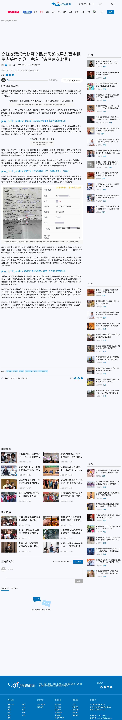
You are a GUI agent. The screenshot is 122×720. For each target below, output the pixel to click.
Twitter (98, 687)
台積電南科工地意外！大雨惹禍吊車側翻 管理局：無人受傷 (90, 359)
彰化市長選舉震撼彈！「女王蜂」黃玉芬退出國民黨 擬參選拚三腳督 (90, 63)
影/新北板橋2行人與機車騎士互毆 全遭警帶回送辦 (90, 303)
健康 (23, 712)
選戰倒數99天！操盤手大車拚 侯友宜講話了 (51, 457)
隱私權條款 (58, 712)
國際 (76, 12)
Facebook (101, 687)
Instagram (105, 687)
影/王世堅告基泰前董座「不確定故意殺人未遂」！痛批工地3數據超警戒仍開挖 (9, 534)
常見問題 (76, 707)
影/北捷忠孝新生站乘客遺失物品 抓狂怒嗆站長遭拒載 (90, 337)
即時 (35, 12)
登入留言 (78, 562)
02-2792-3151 (102, 715)
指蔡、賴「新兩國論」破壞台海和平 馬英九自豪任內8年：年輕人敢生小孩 (9, 547)
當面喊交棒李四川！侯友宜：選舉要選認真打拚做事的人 (51, 484)
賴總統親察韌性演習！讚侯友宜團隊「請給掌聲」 (51, 497)
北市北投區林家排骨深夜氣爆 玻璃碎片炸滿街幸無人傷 (90, 175)
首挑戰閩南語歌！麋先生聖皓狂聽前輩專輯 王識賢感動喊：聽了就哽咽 (90, 506)
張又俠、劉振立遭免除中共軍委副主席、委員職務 (90, 75)
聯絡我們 (76, 710)
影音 (88, 12)
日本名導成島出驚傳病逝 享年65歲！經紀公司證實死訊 (90, 517)
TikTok (111, 687)
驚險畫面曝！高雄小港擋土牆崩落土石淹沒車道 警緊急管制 (90, 393)
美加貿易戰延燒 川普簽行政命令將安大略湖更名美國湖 (90, 130)
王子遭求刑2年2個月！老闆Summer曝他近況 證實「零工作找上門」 (90, 540)
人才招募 (58, 707)
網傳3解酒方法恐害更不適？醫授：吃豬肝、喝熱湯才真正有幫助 (51, 521)
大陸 (82, 12)
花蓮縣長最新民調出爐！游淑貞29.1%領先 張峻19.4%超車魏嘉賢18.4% (90, 153)
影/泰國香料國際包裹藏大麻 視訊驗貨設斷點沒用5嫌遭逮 (90, 348)
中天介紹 (58, 704)
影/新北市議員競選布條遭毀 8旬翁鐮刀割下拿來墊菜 (90, 382)
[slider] (27, 80)
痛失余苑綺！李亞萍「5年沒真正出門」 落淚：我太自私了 (90, 528)
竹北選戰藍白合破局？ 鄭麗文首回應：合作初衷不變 (90, 186)
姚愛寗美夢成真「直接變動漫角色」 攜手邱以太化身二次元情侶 (90, 473)
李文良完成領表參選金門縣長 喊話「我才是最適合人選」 (90, 86)
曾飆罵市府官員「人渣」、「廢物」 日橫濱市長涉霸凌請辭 (90, 108)
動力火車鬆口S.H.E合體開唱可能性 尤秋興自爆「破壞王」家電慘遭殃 (90, 562)
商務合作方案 (59, 718)
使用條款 (58, 710)
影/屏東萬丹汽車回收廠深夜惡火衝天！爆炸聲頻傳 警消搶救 (90, 326)
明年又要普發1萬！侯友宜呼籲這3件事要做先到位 (9, 484)
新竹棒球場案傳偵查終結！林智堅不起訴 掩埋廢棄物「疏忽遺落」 (90, 142)
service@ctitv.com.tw (105, 718)
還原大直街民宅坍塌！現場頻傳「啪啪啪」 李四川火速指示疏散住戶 (9, 521)
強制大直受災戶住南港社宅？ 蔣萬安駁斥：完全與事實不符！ (51, 547)
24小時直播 (41, 704)
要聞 (47, 12)
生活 (70, 12)
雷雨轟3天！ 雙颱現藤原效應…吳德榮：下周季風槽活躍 (90, 198)
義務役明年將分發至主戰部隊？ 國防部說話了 (51, 534)
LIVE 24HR (14, 12)
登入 (110, 12)
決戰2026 (27, 12)
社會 (53, 12)
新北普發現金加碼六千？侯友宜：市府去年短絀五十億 (51, 471)
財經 (103, 212)
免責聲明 (58, 715)
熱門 (41, 12)
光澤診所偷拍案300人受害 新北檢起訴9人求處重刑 (90, 370)
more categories (102, 12)
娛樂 (59, 12)
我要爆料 (76, 712)
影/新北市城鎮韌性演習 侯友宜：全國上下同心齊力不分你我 (9, 497)
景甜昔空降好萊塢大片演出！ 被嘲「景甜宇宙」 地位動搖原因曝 (90, 551)
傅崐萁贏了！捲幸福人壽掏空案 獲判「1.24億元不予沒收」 (90, 97)
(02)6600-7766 (100, 710)
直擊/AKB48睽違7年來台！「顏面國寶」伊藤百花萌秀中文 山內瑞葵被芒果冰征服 (90, 484)
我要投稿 (76, 715)
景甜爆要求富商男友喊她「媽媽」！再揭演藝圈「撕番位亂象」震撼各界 (90, 573)
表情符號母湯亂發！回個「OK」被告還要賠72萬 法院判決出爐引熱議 (90, 119)
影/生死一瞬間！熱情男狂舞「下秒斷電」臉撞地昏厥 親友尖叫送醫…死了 (90, 164)
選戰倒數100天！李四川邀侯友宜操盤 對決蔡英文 (9, 471)
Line (108, 687)
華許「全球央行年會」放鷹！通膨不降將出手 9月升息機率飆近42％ (90, 209)
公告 (74, 704)
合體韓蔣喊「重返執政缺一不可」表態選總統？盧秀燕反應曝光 (9, 457)
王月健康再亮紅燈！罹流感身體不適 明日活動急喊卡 (90, 495)
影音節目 (40, 707)
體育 (64, 12)
